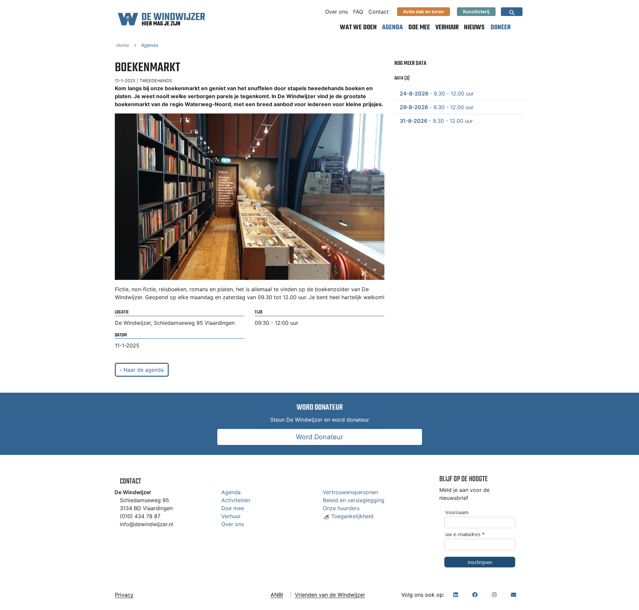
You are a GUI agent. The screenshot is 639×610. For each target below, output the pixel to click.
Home (122, 45)
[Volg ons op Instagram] (494, 594)
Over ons (336, 11)
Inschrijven (480, 562)
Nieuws (474, 27)
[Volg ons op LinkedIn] (455, 594)
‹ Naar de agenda (142, 369)
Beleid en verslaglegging (353, 500)
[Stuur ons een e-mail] (513, 594)
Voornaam (457, 512)
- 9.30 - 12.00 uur (437, 93)
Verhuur (447, 27)
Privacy (124, 594)
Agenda (392, 27)
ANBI (277, 594)
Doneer (501, 27)
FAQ (358, 11)
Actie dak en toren (423, 11)
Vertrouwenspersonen (350, 492)
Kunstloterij (476, 11)
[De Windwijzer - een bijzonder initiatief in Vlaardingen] (161, 19)
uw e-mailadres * (465, 534)
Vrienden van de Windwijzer (330, 594)
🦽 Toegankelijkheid (348, 516)
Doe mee (419, 27)
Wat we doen (358, 27)
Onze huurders (341, 508)
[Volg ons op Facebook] (475, 594)
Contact (378, 11)
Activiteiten (235, 500)
